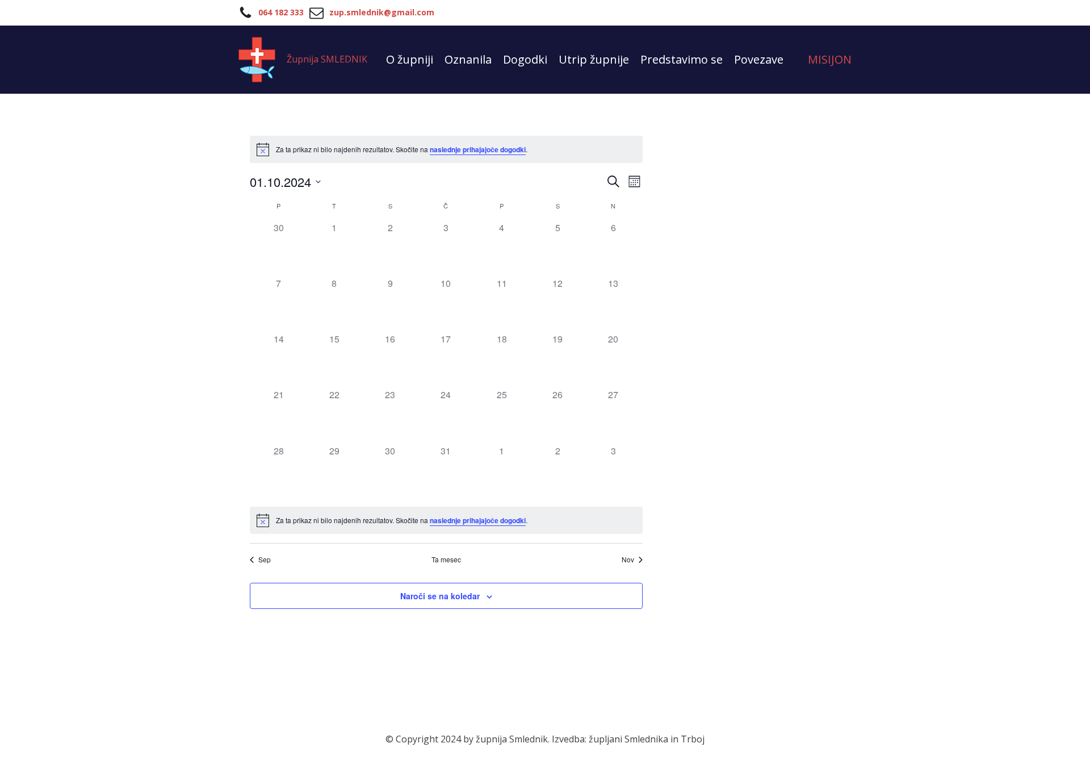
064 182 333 (281, 12)
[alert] (446, 149)
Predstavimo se (681, 59)
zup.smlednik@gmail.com (381, 12)
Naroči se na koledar (440, 596)
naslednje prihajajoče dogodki (478, 149)
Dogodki (525, 59)
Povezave (758, 59)
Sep (264, 559)
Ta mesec (446, 559)
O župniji (409, 59)
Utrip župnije (594, 59)
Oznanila (468, 59)
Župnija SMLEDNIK (327, 59)
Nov (628, 559)
